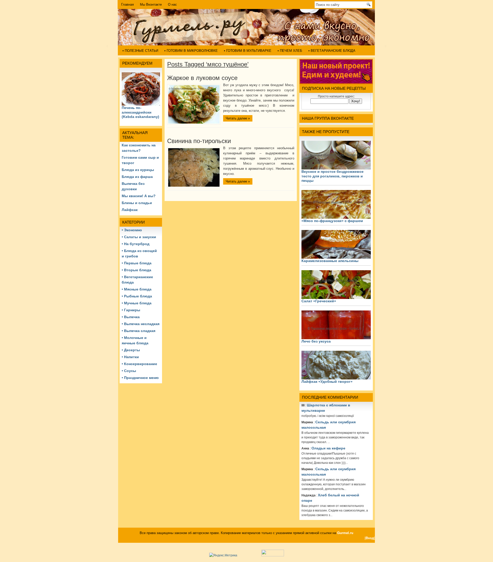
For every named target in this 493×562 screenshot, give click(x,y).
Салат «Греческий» (318, 301)
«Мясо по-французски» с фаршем (332, 221)
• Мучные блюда (136, 303)
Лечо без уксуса (316, 341)
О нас (172, 4)
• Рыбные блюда (137, 296)
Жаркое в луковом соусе (202, 77)
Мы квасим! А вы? (139, 196)
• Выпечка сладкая (138, 331)
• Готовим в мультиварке (247, 51)
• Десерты (131, 350)
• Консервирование (139, 364)
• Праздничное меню (140, 378)
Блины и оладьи (137, 203)
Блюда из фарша (137, 177)
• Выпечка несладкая (140, 324)
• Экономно (132, 230)
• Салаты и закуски (139, 237)
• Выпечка (131, 317)
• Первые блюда (136, 263)
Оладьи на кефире (328, 448)
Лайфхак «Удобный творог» (327, 381)
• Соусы (129, 371)
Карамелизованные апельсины (329, 261)
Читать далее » (238, 118)
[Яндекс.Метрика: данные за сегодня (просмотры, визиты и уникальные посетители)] (223, 555)
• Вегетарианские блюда (331, 51)
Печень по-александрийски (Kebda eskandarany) (140, 112)
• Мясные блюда (136, 289)
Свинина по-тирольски (199, 140)
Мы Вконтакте (151, 4)
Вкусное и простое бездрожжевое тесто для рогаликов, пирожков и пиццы (332, 176)
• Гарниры (131, 310)
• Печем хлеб (290, 51)
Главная (127, 4)
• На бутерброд (135, 244)
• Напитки (130, 357)
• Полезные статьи (140, 51)
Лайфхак (130, 210)
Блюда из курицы (138, 170)
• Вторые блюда (136, 270)
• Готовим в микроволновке (191, 51)
